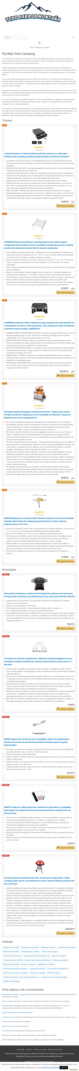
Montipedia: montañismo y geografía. (14, 994)
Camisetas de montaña (30, 947)
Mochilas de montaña (11, 952)
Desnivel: (5, 1021)
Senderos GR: (6, 1031)
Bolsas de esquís (54, 973)
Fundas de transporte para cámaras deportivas (21, 977)
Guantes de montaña (37, 969)
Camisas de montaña (11, 947)
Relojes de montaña (48, 947)
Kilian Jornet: (6, 1026)
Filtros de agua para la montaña (15, 969)
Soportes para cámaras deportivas (36, 956)
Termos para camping (49, 952)
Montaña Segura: (7, 1006)
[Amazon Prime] (72, 201)
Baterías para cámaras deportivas (38, 960)
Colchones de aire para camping (15, 973)
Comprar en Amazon (66, 206)
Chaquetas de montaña (30, 952)
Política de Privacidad (55, 1049)
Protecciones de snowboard (57, 969)
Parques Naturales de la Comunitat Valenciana (17, 1012)
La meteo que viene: (9, 1017)
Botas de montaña (59, 956)
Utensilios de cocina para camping (54, 977)
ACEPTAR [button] (64, 1067)
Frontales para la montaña (13, 960)
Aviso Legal (20, 1049)
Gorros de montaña (28, 964)
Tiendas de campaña (37, 973)
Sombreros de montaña (67, 947)
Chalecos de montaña (11, 981)
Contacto (29, 1049)
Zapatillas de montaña (46, 964)
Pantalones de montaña (12, 956)
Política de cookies (40, 1049)
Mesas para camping (11, 964)
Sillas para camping (60, 960)
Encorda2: (5, 1035)
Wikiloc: (4, 1001)
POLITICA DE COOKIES (50, 1068)
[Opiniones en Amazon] (39, 147)
